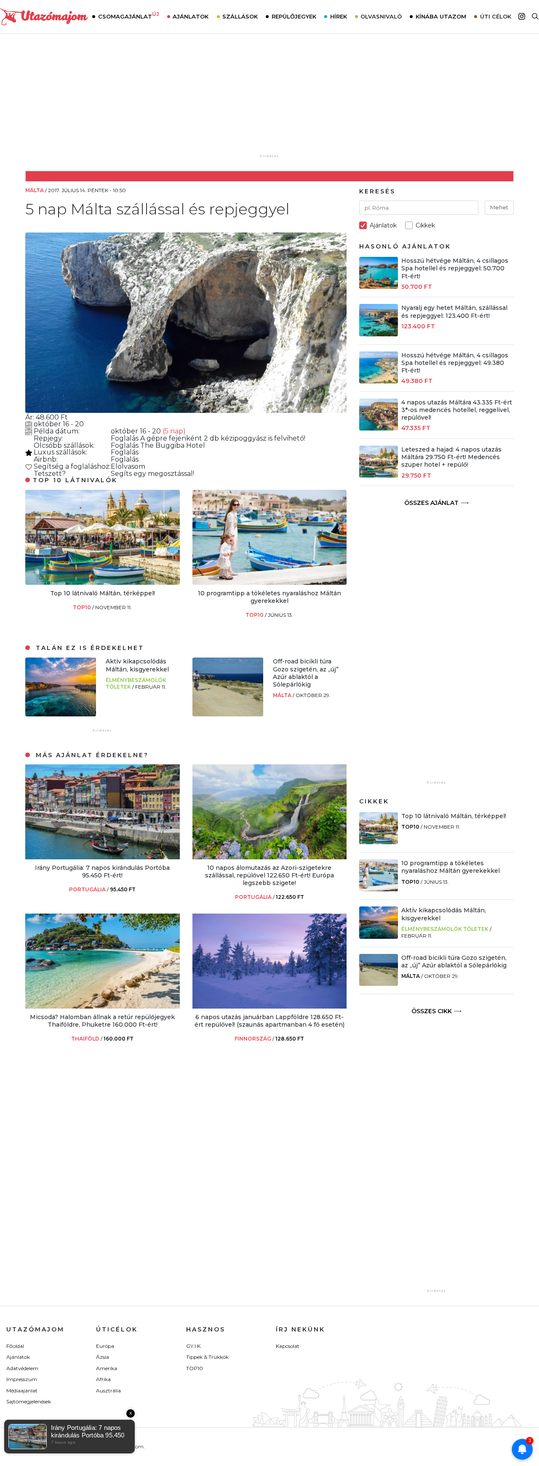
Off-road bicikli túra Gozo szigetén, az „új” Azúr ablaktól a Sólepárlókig (306, 673)
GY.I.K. (194, 1346)
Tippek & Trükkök (207, 1357)
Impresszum (21, 1379)
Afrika (103, 1379)
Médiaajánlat (21, 1390)
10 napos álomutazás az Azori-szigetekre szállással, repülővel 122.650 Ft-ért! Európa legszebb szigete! (269, 875)
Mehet (499, 207)
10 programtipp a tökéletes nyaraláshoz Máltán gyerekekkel (269, 597)
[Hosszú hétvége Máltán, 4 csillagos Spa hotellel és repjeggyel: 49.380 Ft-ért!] (378, 381)
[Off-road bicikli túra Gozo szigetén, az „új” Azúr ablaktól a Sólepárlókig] (227, 714)
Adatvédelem (22, 1368)
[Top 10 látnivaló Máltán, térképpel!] (102, 582)
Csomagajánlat (128, 15)
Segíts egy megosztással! (152, 474)
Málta (283, 695)
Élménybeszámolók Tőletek (444, 929)
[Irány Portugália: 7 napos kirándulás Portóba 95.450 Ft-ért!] (102, 857)
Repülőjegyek (294, 16)
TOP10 (82, 607)
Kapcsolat (287, 1346)
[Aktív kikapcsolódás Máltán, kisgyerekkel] (60, 714)
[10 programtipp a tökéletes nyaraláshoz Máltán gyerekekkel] (269, 582)
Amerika (106, 1368)
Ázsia (102, 1357)
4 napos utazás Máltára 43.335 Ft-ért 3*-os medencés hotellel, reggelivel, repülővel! (456, 410)
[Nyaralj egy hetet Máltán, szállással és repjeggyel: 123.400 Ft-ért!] (378, 334)
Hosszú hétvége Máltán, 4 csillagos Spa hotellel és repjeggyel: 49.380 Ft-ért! (454, 362)
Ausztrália (108, 1390)
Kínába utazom (441, 16)
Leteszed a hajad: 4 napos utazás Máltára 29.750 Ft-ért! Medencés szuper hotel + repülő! (451, 457)
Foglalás (125, 438)
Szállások (240, 16)
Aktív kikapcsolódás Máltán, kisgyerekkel (137, 665)
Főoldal (15, 1346)
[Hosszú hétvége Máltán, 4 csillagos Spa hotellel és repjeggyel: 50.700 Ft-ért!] (378, 287)
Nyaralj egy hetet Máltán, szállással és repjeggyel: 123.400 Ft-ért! (454, 311)
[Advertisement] (269, 99)
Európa (105, 1346)
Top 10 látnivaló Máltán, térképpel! (102, 593)
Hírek (338, 16)
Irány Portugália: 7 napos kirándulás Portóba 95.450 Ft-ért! (102, 871)
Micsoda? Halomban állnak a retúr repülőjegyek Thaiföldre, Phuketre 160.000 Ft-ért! (102, 1020)
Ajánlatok (190, 16)
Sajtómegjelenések (28, 1401)
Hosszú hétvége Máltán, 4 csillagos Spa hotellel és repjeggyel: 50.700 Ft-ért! (454, 268)
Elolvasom (128, 466)
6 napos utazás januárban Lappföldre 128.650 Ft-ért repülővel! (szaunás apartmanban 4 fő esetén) (269, 1020)
